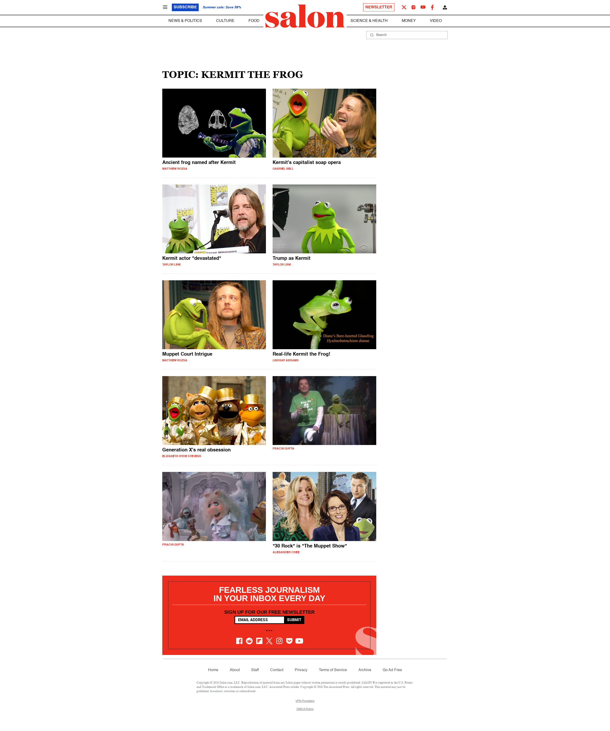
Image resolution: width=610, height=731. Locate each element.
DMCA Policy (305, 709)
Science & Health (369, 21)
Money (409, 21)
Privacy (301, 670)
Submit (294, 620)
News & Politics (185, 21)
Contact (276, 670)
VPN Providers (305, 701)
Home (213, 670)
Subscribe (185, 7)
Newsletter (378, 7)
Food (254, 21)
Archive (364, 670)
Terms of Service (333, 670)
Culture (225, 21)
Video (436, 21)
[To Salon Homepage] (305, 16)
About (235, 670)
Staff (255, 670)
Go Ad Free (392, 670)
